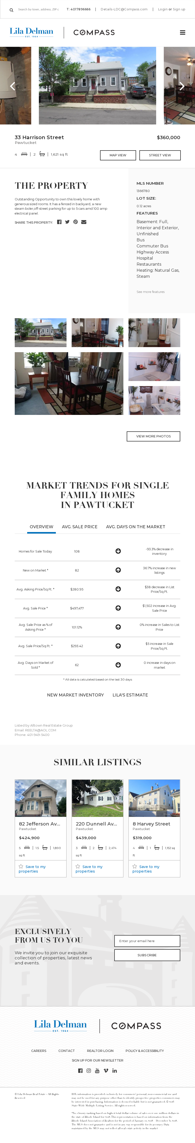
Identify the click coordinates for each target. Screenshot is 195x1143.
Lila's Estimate (130, 695)
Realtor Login (100, 1051)
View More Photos (153, 436)
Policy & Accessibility (145, 1051)
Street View (160, 155)
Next (182, 85)
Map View (118, 155)
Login (163, 9)
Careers (38, 1051)
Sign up (179, 9)
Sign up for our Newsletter (97, 1060)
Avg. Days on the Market (135, 526)
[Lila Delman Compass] (68, 32)
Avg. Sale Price (80, 526)
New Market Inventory (75, 695)
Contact (66, 1051)
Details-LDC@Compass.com (124, 9)
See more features (151, 292)
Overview (41, 526)
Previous (12, 85)
